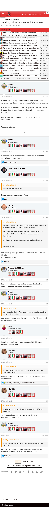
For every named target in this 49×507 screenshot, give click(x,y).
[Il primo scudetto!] (14, 93)
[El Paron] (17, 93)
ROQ (10, 326)
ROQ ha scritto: (8, 406)
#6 (47, 304)
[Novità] (40, 14)
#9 (47, 401)
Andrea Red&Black (16, 268)
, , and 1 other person (20, 383)
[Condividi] (43, 96)
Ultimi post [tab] (5, 29)
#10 (46, 435)
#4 (47, 217)
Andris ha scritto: (8, 185)
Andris (5, 26)
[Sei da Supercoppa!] (29, 93)
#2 (47, 152)
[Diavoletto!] (10, 93)
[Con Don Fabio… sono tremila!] (25, 93)
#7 (47, 338)
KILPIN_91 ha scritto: (10, 440)
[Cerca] (44, 14)
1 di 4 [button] (18, 461)
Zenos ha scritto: (8, 308)
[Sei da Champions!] (21, 93)
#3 (47, 180)
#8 (47, 362)
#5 (47, 280)
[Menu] (3, 14)
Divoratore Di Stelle (16, 168)
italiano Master (8, 505)
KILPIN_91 (12, 350)
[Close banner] (47, 12)
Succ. (25, 461)
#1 (47, 97)
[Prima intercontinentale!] (33, 93)
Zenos (10, 205)
